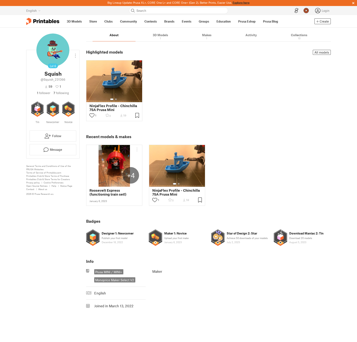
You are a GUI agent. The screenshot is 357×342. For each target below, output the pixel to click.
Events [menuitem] (186, 21)
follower (43, 93)
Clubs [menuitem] (108, 21)
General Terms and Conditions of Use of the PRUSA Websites (48, 168)
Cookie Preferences (53, 182)
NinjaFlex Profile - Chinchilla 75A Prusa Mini (113, 108)
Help (53, 185)
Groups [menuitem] (204, 21)
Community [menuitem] (128, 21)
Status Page (66, 185)
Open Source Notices (37, 185)
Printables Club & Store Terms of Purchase (47, 176)
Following (61, 93)
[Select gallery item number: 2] (116, 99)
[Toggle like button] (91, 115)
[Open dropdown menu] (75, 54)
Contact (30, 189)
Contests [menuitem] (150, 21)
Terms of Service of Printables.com (43, 172)
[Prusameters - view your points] (306, 10)
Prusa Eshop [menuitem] (247, 21)
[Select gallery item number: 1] (111, 99)
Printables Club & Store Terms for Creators (48, 179)
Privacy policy (33, 182)
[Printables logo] (42, 21)
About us (42, 189)
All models (321, 52)
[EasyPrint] (296, 10)
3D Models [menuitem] (74, 21)
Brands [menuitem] (169, 21)
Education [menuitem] (224, 21)
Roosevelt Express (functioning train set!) (107, 192)
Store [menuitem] (93, 21)
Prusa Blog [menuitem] (270, 21)
